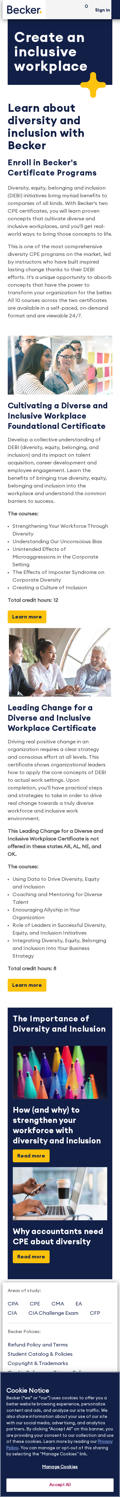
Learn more (27, 616)
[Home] (24, 9)
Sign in (102, 10)
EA (79, 1303)
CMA (58, 1303)
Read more (31, 1155)
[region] (60, 1434)
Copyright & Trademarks (38, 1363)
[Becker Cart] (84, 9)
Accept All (59, 1485)
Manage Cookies (60, 1467)
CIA (12, 1313)
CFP (95, 1313)
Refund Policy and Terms (38, 1344)
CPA (13, 1303)
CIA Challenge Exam (53, 1313)
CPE (35, 1303)
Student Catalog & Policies (40, 1354)
